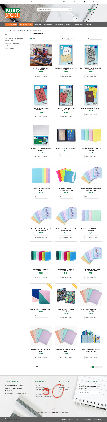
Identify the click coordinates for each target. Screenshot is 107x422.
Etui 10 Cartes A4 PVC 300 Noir (66, 148)
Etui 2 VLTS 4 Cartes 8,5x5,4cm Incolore (41, 149)
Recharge (19, 46)
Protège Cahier (19, 38)
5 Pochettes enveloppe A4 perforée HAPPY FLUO (66, 189)
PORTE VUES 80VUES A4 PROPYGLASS (41, 270)
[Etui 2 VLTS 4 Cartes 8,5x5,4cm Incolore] (41, 123)
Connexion (67, 2)
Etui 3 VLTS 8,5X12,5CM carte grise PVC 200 (91, 69)
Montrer (63, 38)
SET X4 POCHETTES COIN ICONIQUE (41, 69)
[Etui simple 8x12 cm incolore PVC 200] (66, 43)
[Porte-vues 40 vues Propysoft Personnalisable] (91, 163)
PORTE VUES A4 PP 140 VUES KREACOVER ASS (91, 350)
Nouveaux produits (64, 387)
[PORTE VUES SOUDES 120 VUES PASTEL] (91, 284)
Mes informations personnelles (44, 396)
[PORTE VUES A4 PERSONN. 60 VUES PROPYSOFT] (91, 244)
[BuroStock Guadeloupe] (13, 13)
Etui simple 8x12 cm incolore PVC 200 (66, 69)
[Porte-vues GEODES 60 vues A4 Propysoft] (91, 204)
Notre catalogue (21, 1)
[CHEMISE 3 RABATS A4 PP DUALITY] (41, 284)
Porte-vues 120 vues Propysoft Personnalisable (66, 229)
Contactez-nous (63, 392)
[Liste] (34, 38)
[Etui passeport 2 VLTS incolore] (91, 83)
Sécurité (12, 48)
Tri (88, 38)
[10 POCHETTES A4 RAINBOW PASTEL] (41, 163)
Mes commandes (40, 387)
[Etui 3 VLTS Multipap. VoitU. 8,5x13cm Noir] (66, 83)
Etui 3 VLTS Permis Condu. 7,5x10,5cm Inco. (41, 109)
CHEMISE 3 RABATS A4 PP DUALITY (41, 309)
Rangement (16, 43)
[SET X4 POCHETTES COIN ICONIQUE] (41, 43)
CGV (77, 419)
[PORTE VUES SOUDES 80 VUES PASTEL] (41, 324)
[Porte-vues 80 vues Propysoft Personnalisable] (41, 204)
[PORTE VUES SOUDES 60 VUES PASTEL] (66, 324)
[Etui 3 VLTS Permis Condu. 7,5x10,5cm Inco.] (41, 83)
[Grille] (31, 38)
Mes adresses (39, 394)
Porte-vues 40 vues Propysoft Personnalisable (91, 189)
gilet (6, 48)
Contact (30, 1)
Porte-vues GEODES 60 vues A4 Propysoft (91, 229)
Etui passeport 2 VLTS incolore (91, 108)
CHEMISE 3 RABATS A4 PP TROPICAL (66, 310)
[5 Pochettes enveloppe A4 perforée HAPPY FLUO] (66, 163)
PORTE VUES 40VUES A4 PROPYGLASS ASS (66, 270)
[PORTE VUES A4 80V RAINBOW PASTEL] (91, 123)
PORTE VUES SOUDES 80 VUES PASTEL (41, 350)
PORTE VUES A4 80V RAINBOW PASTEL (91, 149)
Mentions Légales (97, 419)
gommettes (8, 43)
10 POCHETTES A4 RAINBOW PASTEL (41, 189)
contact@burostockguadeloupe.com (16, 393)
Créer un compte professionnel (93, 2)
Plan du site (64, 419)
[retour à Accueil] (5, 30)
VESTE (7, 41)
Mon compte (77, 2)
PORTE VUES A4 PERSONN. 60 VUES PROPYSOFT (91, 270)
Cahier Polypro (9, 38)
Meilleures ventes (63, 390)
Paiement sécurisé (86, 419)
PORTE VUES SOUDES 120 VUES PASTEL (91, 310)
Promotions (62, 385)
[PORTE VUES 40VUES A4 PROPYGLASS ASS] (66, 244)
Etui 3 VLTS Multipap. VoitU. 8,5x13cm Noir (66, 109)
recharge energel (10, 46)
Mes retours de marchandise (43, 390)
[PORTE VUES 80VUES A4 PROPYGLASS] (41, 244)
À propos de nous (9, 1)
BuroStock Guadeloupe (52, 412)
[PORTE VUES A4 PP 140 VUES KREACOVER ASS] (91, 324)
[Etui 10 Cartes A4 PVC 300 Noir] (66, 123)
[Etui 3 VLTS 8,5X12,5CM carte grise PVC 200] (91, 43)
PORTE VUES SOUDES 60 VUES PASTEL (66, 350)
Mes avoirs (39, 392)
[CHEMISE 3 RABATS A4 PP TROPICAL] (66, 284)
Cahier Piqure (14, 41)
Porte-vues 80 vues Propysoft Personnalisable (41, 229)
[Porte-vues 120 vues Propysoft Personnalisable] (66, 204)
